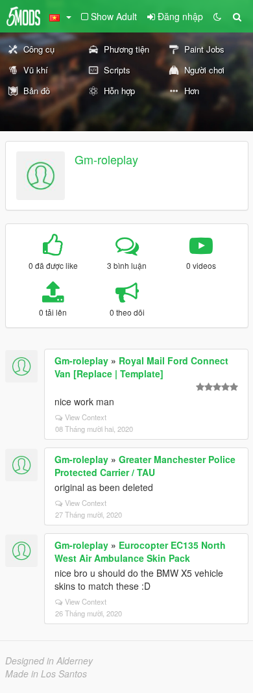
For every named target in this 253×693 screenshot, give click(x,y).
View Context (85, 417)
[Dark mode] (217, 16)
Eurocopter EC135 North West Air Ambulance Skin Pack (140, 551)
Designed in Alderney (49, 660)
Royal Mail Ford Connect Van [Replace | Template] (141, 367)
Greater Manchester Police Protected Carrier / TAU (144, 466)
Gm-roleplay (106, 159)
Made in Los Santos (46, 673)
